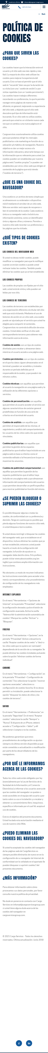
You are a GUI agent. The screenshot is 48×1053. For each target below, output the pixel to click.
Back (43, 14)
